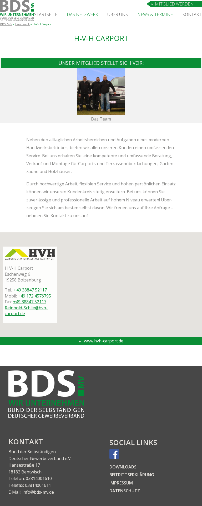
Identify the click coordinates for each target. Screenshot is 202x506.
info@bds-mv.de (38, 492)
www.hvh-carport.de (103, 341)
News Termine (155, 14)
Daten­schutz (124, 491)
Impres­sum (121, 483)
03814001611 (38, 485)
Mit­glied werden (174, 4)
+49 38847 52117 (30, 290)
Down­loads (123, 467)
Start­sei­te (45, 14)
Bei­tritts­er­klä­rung (131, 475)
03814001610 (39, 478)
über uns (117, 14)
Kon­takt (191, 14)
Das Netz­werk (82, 14)
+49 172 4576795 (34, 296)
